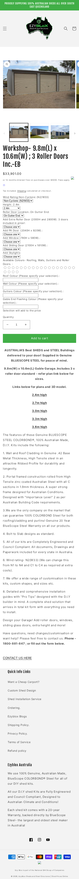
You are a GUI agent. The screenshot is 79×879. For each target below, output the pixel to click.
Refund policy (17, 750)
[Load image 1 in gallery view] (18, 132)
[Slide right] (75, 133)
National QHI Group (43, 870)
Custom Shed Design (22, 690)
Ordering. (14, 707)
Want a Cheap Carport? (24, 681)
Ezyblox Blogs (17, 716)
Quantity (8, 316)
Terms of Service (19, 742)
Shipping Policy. (19, 725)
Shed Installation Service (24, 699)
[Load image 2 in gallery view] (39, 132)
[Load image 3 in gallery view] (60, 132)
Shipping (21, 191)
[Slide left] (4, 133)
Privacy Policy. (18, 733)
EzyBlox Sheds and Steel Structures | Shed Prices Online (43, 876)
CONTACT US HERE (17, 658)
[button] (5, 28)
